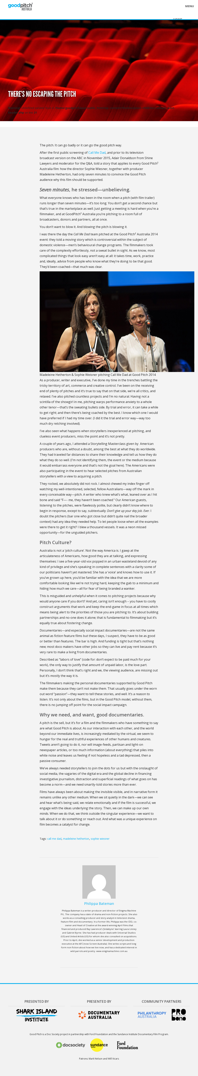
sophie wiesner (100, 838)
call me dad (54, 838)
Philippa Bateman (99, 903)
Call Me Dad (97, 152)
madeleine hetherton (76, 838)
